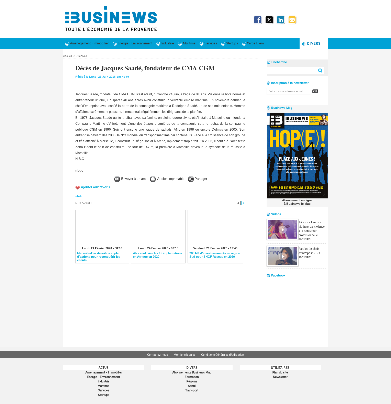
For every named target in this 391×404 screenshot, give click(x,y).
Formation (192, 377)
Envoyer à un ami (133, 179)
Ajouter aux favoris (95, 187)
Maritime (189, 43)
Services (210, 43)
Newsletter (280, 377)
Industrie (167, 43)
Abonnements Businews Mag (191, 372)
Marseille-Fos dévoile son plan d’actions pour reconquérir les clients (98, 256)
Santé (192, 386)
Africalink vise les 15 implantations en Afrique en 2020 (157, 254)
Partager (200, 179)
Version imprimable (170, 179)
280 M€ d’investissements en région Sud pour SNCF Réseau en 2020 (214, 254)
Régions (192, 381)
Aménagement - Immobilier (89, 43)
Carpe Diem (255, 43)
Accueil (67, 55)
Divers (313, 43)
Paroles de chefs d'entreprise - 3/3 (309, 250)
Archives (82, 55)
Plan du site (280, 372)
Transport (191, 390)
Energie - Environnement (134, 43)
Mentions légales (185, 354)
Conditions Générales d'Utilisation (222, 354)
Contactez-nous (158, 354)
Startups (231, 43)
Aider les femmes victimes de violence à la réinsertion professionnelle (312, 228)
